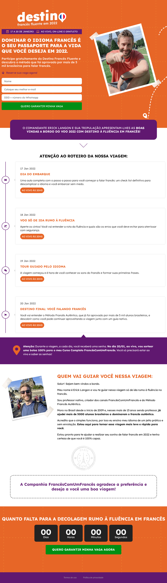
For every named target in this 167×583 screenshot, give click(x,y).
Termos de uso (70, 577)
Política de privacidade (93, 577)
